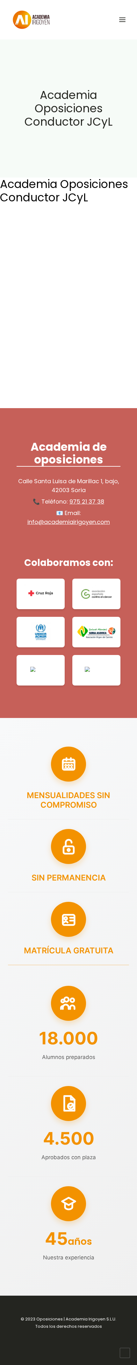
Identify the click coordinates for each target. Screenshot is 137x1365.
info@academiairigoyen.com (68, 522)
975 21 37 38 (86, 501)
